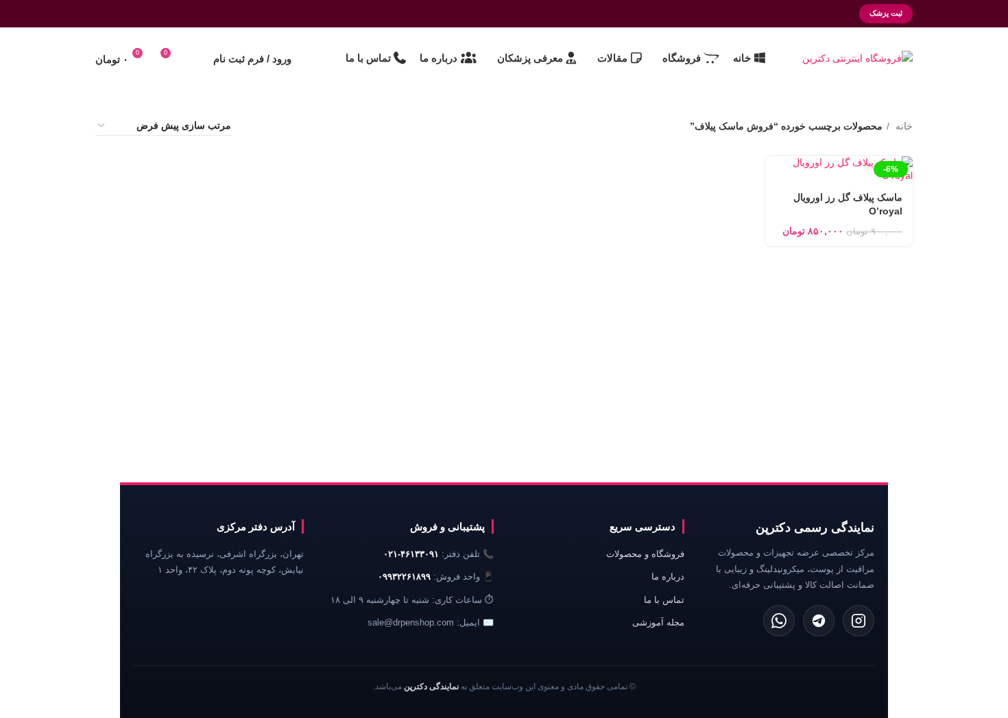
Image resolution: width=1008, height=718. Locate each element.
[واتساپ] (779, 620)
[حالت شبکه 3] (281, 125)
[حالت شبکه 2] (302, 125)
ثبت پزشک (885, 13)
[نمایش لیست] (324, 125)
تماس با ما (664, 600)
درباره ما (667, 576)
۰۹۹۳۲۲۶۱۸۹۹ (404, 576)
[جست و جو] (195, 58)
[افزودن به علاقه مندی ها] (783, 171)
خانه (903, 126)
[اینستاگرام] (858, 620)
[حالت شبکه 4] (259, 125)
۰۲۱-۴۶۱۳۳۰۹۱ (411, 554)
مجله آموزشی (658, 622)
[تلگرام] (819, 620)
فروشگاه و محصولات (645, 554)
